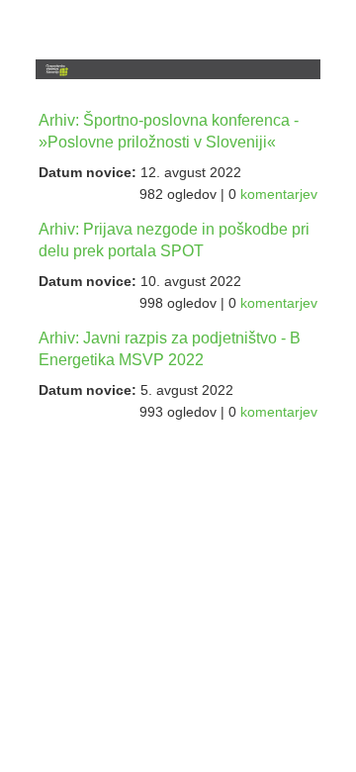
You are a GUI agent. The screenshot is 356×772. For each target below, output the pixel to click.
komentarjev (278, 194)
